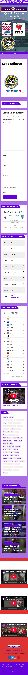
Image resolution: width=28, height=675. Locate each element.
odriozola (5, 461)
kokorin (17, 452)
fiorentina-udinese (8, 443)
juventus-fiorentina (8, 452)
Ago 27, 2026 (8, 501)
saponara (21, 461)
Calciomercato (7, 492)
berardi (21, 420)
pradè (16, 461)
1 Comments (18, 501)
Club (8, 316)
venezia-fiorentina (8, 467)
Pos (4, 316)
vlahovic (5, 472)
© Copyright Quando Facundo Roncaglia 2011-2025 (14, 664)
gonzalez (17, 446)
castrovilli (20, 426)
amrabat (5, 417)
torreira (17, 464)
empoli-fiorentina (7, 434)
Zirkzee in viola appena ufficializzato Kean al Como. (13, 513)
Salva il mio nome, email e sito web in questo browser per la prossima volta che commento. (14, 190)
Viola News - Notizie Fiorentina (11, 509)
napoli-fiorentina (14, 455)
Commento (6, 123)
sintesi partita (6, 464)
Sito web (5, 175)
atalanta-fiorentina (8, 420)
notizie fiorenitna (7, 458)
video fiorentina (18, 467)
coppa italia (6, 431)
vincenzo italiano (7, 470)
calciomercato (17, 423)
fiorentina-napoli (17, 440)
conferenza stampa (15, 428)
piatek (11, 461)
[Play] (3, 582)
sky (13, 464)
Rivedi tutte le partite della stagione (12, 405)
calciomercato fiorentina (9, 426)
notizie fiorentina (18, 458)
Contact (13, 671)
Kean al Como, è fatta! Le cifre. (14, 498)
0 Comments (18, 518)
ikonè (4, 449)
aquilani (11, 417)
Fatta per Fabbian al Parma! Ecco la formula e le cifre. (13, 530)
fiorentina (16, 434)
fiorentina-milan (7, 440)
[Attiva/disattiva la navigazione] (15, 53)
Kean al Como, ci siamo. (11, 547)
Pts (23, 316)
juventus (15, 449)
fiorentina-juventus (18, 437)
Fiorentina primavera (8, 446)
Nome (5, 155)
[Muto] (22, 582)
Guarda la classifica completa (17, 376)
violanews (16, 470)
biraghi (5, 423)
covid (12, 431)
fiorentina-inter (7, 437)
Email (5, 165)
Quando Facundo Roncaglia (14, 14)
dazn (17, 431)
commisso (6, 428)
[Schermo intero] (25, 582)
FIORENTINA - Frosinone (14, 215)
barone (16, 420)
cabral (10, 423)
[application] (14, 577)
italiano (9, 449)
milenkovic (5, 455)
